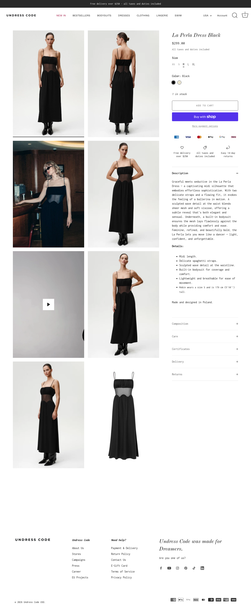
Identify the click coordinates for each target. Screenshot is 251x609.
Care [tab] (175, 336)
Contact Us (118, 559)
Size (175, 57)
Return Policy (120, 553)
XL (193, 64)
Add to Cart (205, 105)
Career (76, 571)
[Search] (235, 15)
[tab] (205, 248)
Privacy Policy (121, 577)
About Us (78, 547)
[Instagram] (177, 567)
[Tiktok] (194, 567)
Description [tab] (180, 173)
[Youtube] (169, 567)
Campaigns (78, 559)
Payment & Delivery (124, 547)
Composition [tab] (180, 323)
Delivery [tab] (178, 361)
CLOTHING (143, 15)
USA (205, 15)
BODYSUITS (104, 15)
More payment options (205, 126)
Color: (181, 76)
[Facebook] (161, 567)
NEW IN (61, 15)
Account (222, 15)
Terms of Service (123, 571)
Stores (76, 553)
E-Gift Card (119, 565)
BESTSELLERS (81, 15)
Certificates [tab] (181, 349)
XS (173, 64)
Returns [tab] (177, 374)
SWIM (178, 15)
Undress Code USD (34, 602)
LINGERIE (162, 15)
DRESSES (124, 15)
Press (75, 565)
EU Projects (80, 577)
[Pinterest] (186, 567)
